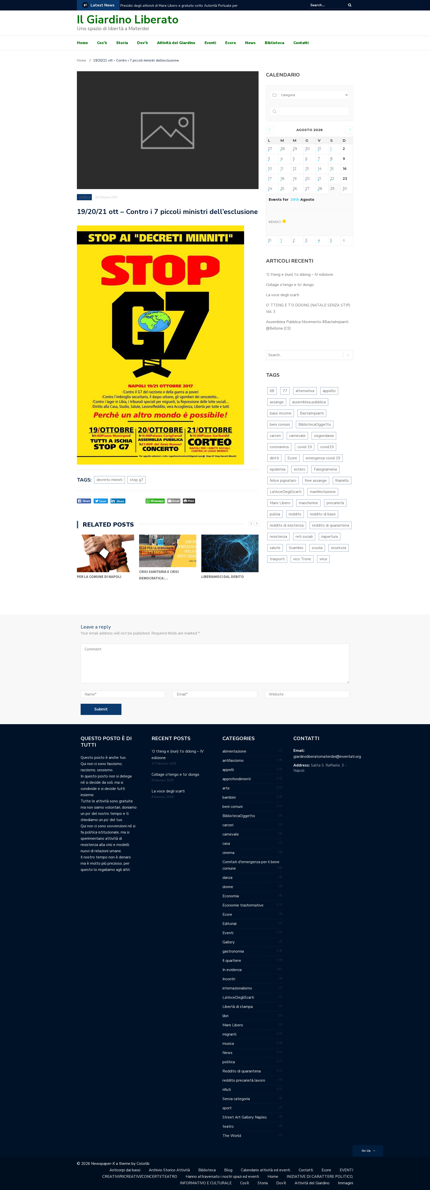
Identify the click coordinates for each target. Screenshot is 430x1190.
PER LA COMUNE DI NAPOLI (99, 576)
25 (282, 188)
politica (84, 197)
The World (231, 1135)
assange (277, 402)
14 (320, 168)
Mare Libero (280, 502)
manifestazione (323, 491)
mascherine (308, 502)
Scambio (296, 547)
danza (227, 877)
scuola (317, 547)
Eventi (210, 42)
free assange (316, 480)
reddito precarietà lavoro (243, 1080)
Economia (230, 896)
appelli (228, 769)
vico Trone (302, 559)
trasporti (277, 559)
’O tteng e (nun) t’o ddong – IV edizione (299, 274)
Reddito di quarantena (241, 1071)
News (250, 42)
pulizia (275, 514)
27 (270, 148)
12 (294, 168)
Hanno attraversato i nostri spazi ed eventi (222, 1176)
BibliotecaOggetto (314, 424)
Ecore (230, 42)
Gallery (228, 942)
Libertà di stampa (237, 1006)
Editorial (229, 923)
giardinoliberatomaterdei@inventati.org (327, 756)
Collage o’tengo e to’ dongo (290, 284)
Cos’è (102, 42)
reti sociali (304, 536)
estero (299, 469)
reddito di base (323, 514)
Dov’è (142, 42)
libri (225, 1015)
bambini (229, 797)
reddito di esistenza (287, 525)
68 (272, 390)
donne (227, 886)
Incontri (228, 979)
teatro (228, 1126)
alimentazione (234, 751)
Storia (122, 42)
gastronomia (233, 951)
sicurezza (338, 547)
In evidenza (232, 969)
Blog (228, 1170)
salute (275, 547)
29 (295, 148)
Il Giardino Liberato (127, 19)
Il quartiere (231, 960)
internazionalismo (237, 988)
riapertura (329, 536)
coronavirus (279, 446)
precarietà (335, 502)
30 (307, 148)
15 (331, 168)
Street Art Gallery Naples (244, 1117)
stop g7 (136, 479)
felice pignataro (283, 480)
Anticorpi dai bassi (124, 1170)
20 (307, 178)
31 (319, 148)
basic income (280, 413)
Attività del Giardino (176, 42)
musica (228, 1043)
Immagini (345, 1183)
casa (226, 843)
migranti (229, 1034)
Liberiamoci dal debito (222, 576)
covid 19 (304, 446)
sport (227, 1108)
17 (270, 178)
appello (329, 390)
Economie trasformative (243, 905)
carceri (275, 435)
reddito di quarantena (330, 525)
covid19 (327, 446)
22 (332, 178)
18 (282, 178)
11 (281, 168)
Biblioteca (274, 42)
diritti (274, 458)
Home (82, 42)
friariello (342, 480)
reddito (295, 514)
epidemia (277, 469)
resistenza (278, 536)
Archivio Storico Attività (169, 1170)
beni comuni (280, 424)
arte (226, 788)
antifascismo (233, 760)
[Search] (350, 5)
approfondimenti (236, 778)
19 (295, 178)
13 (307, 168)
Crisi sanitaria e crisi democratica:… (159, 574)
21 (319, 178)
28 (282, 148)
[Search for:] (325, 5)
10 (270, 168)
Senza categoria (236, 1098)
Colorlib (143, 1163)
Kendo (275, 222)
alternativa (305, 390)
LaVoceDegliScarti (285, 491)
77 (285, 390)
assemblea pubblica (309, 402)
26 (295, 188)
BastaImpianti (312, 413)
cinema (228, 852)
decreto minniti (109, 479)
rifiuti (226, 1089)
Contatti (301, 42)
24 (270, 188)
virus (323, 559)
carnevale (297, 435)
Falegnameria (325, 469)
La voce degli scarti (282, 294)
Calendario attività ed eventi (265, 1170)
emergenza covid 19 (323, 458)
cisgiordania (324, 435)
